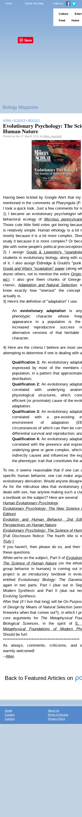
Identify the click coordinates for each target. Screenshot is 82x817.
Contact (9, 714)
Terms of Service (58, 714)
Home (8, 3)
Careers (10, 719)
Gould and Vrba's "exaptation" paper (34, 268)
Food (62, 20)
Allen (10, 656)
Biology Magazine (20, 107)
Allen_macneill (52, 136)
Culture (63, 14)
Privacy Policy (56, 719)
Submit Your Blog (34, 3)
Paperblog (25, 17)
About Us (53, 710)
